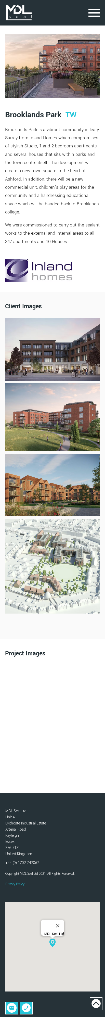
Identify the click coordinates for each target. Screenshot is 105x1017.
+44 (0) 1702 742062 (22, 863)
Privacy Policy (14, 884)
